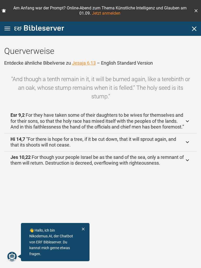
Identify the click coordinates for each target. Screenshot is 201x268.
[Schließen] (194, 29)
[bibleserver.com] (39, 29)
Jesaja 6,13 (84, 63)
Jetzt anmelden (106, 13)
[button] (196, 10)
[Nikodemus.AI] (12, 256)
